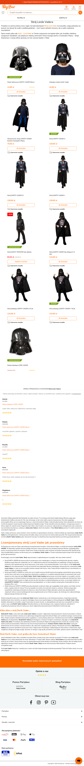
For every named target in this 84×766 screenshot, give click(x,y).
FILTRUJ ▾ (21, 18)
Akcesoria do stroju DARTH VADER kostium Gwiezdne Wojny (19, 140)
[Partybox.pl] (8, 9)
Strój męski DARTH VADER (13, 572)
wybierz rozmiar (21, 262)
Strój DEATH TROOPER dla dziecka (19, 252)
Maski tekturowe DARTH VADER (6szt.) (20, 82)
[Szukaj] (80, 12)
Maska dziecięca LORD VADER (17, 365)
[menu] (3, 12)
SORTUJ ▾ (63, 18)
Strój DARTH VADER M (15, 195)
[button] (66, 8)
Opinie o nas (42, 671)
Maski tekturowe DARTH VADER (15, 586)
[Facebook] (31, 705)
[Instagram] (38, 705)
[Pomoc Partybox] (21, 689)
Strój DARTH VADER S (57, 139)
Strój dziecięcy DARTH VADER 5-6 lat (20, 309)
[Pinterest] (46, 705)
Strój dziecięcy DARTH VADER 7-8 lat (62, 309)
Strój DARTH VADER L (57, 195)
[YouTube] (53, 705)
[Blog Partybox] (63, 689)
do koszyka (21, 92)
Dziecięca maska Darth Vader (59, 82)
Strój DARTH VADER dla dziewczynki (17, 561)
